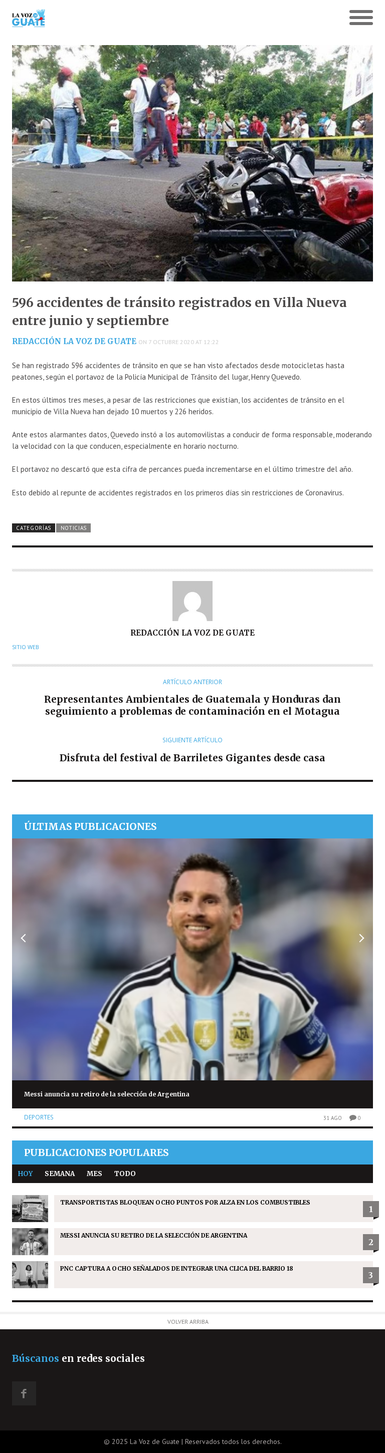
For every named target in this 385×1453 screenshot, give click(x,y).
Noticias (74, 527)
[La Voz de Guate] (147, 18)
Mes (94, 1174)
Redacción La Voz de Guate (74, 341)
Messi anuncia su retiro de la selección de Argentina (106, 1094)
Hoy (25, 1174)
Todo (125, 1174)
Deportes (39, 1117)
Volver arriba (188, 1321)
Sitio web (25, 647)
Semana (60, 1174)
